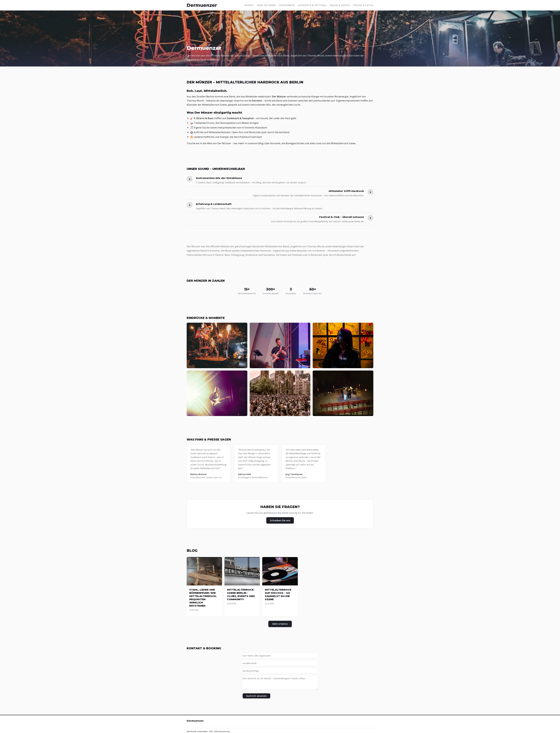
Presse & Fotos (363, 5)
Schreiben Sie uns (280, 520)
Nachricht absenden (256, 696)
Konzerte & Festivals (312, 5)
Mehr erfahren (280, 623)
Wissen (248, 5)
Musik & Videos (340, 5)
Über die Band (266, 5)
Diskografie (287, 5)
